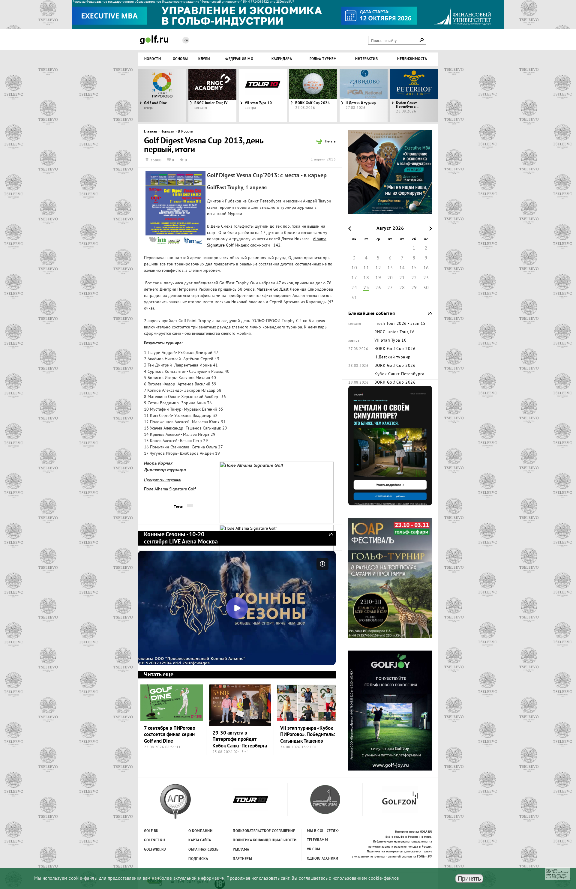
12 (378, 268)
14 (402, 268)
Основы (180, 59)
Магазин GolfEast (272, 289)
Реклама (241, 850)
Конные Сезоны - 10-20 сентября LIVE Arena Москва (331, 538)
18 (366, 278)
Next (400, 95)
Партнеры (242, 859)
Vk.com (313, 849)
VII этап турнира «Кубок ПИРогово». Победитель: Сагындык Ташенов (307, 734)
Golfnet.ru (154, 840)
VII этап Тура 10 (258, 103)
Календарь (282, 59)
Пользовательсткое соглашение (251, 831)
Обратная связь (203, 850)
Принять (469, 878)
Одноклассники (322, 859)
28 (402, 288)
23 (426, 278)
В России (185, 132)
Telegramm (317, 840)
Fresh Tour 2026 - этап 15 (400, 324)
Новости (152, 59)
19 (378, 278)
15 (414, 268)
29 (414, 288)
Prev (175, 95)
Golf (154, 39)
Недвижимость (412, 59)
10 (354, 268)
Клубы (204, 59)
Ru (186, 40)
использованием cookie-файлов (365, 879)
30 (426, 288)
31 (354, 298)
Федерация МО (239, 59)
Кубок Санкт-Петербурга (399, 374)
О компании (200, 831)
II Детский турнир (361, 103)
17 (354, 278)
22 (414, 278)
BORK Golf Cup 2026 (312, 103)
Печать (330, 142)
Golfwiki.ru (155, 850)
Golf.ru (151, 831)
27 (390, 288)
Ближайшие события (427, 313)
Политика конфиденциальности (251, 840)
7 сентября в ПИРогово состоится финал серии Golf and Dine (169, 734)
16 (426, 268)
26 (378, 288)
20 (390, 278)
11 (366, 268)
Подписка (198, 859)
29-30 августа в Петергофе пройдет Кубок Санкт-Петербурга (239, 739)
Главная (150, 132)
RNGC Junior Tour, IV (394, 332)
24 (354, 288)
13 (390, 268)
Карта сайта (199, 840)
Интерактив (366, 59)
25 (366, 288)
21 (402, 278)
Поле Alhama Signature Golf (170, 489)
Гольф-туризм (323, 59)
